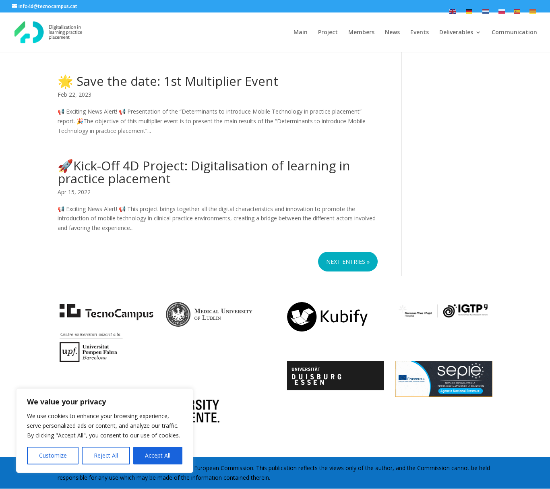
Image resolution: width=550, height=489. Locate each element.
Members (361, 32)
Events (419, 32)
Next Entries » (348, 261)
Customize (53, 455)
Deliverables (456, 32)
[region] (104, 430)
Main (301, 32)
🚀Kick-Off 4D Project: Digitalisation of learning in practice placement (204, 171)
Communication (514, 32)
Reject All (106, 455)
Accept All (157, 455)
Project (328, 32)
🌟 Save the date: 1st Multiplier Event (168, 81)
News (392, 32)
